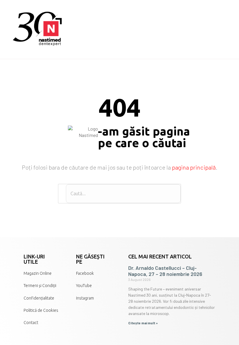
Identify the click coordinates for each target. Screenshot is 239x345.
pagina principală (194, 167)
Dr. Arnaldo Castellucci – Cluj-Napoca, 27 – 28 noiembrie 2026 (165, 271)
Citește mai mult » (143, 323)
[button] (226, 29)
